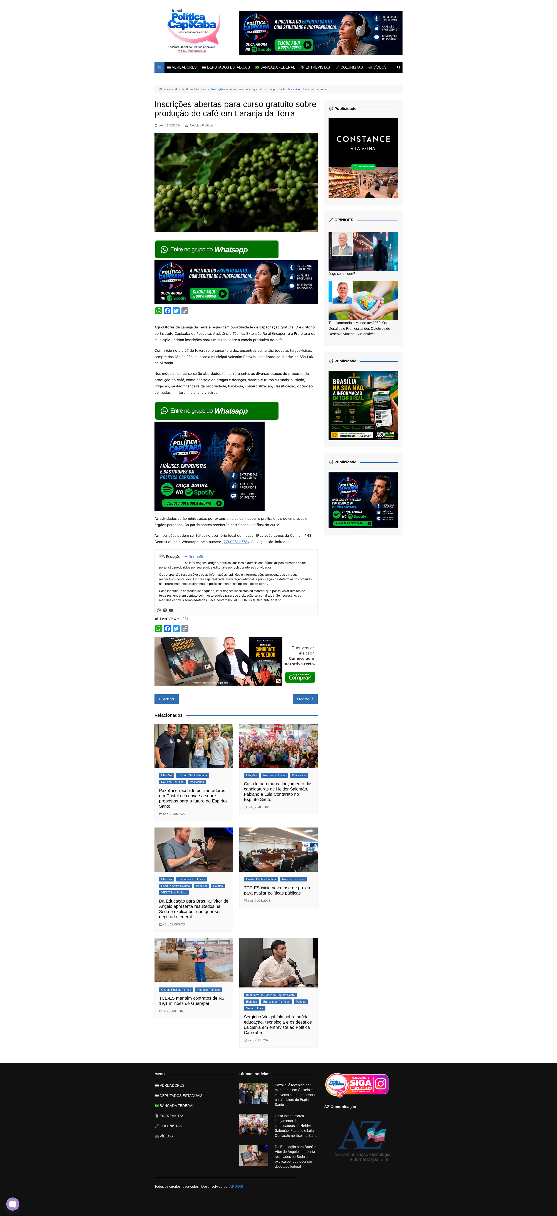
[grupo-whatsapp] (217, 249)
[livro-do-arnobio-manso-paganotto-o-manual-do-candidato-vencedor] (236, 661)
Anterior (168, 699)
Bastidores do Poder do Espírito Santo (270, 995)
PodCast (201, 886)
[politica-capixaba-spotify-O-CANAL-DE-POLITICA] (209, 466)
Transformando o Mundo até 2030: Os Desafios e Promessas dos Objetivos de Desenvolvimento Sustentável (359, 328)
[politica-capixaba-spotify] (321, 33)
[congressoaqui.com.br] (363, 405)
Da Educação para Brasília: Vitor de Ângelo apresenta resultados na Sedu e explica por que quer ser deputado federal (296, 1156)
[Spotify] (165, 610)
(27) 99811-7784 (235, 542)
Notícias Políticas (201, 125)
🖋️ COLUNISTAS (349, 67)
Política (218, 886)
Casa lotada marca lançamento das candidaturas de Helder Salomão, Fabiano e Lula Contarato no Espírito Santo (296, 1125)
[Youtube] (171, 610)
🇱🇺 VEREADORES (182, 67)
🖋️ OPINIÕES (341, 220)
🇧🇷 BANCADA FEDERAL (275, 67)
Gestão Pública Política (261, 879)
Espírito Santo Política (192, 775)
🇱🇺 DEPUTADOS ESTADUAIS (226, 67)
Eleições (166, 775)
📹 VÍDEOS (377, 67)
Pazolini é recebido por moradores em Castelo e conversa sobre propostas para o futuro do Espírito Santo (295, 1095)
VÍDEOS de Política (173, 892)
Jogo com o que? (342, 274)
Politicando (197, 782)
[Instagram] (159, 610)
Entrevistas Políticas (191, 879)
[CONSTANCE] (363, 158)
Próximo (303, 699)
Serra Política (254, 1008)
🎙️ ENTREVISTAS (315, 67)
